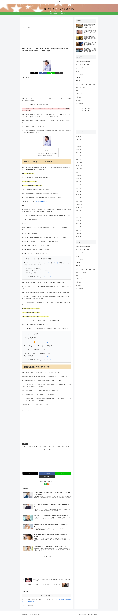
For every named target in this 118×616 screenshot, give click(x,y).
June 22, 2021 (47, 359)
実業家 (44, 446)
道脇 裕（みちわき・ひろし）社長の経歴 (47, 153)
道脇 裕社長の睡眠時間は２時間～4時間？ (47, 155)
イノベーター (26, 446)
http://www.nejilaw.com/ (41, 201)
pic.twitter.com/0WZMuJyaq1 (43, 356)
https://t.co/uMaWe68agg (41, 342)
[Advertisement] (46, 21)
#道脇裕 (56, 263)
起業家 (63, 446)
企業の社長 (25, 443)
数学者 (54, 446)
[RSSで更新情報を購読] (48, 484)
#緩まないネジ (33, 263)
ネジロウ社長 (39, 446)
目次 (45, 150)
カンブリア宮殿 (32, 446)
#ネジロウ (48, 263)
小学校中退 (49, 446)
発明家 (58, 446)
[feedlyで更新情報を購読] (45, 484)
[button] (59, 73)
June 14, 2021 (47, 276)
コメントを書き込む (47, 596)
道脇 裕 (67, 446)
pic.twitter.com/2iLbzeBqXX (48, 273)
